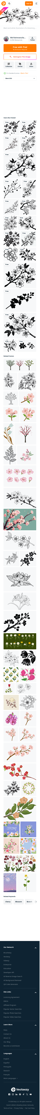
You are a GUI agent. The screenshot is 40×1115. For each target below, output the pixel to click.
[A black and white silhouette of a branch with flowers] (20, 368)
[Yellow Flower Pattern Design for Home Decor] (28, 848)
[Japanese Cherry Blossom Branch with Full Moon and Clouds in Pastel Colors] (11, 893)
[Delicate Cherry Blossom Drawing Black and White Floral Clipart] (27, 306)
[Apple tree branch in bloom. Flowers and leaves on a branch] (20, 1048)
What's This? (24, 73)
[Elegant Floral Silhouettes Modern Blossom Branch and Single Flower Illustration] (13, 426)
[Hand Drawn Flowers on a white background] (20, 197)
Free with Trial (20, 48)
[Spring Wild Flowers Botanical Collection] (20, 815)
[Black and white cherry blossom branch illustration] (11, 175)
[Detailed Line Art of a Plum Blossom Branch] (11, 240)
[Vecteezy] (3, 3)
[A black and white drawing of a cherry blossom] (11, 258)
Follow (32, 40)
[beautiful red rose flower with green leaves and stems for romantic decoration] (27, 863)
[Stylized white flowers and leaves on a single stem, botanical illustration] (10, 592)
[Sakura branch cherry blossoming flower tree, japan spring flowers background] (20, 677)
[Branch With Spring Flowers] (25, 549)
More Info (8, 78)
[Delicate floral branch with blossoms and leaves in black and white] (11, 159)
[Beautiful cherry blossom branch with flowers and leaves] (20, 697)
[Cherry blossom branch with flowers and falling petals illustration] (11, 127)
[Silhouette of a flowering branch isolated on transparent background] (12, 220)
